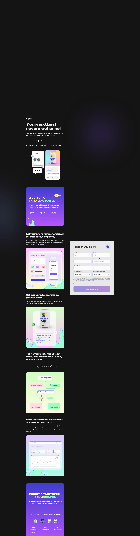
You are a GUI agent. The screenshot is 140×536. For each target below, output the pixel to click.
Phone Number (77, 258)
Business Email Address (97, 258)
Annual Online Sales (78, 271)
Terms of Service (91, 280)
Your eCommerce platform (98, 271)
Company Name (77, 265)
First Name (76, 252)
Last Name (94, 252)
